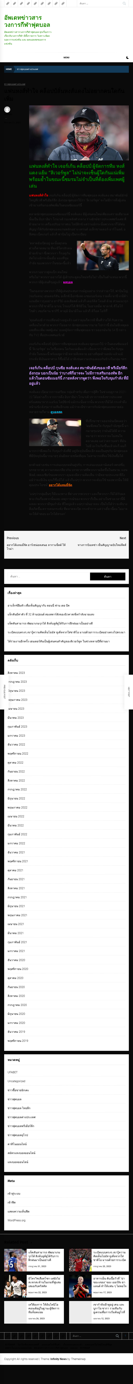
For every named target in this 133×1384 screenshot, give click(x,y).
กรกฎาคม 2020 (17, 1005)
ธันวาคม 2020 (16, 960)
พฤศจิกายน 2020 (18, 969)
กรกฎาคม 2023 (17, 681)
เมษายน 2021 (16, 924)
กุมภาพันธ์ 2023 (17, 726)
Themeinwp (78, 1359)
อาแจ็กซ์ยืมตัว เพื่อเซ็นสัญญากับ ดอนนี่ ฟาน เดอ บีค (39, 605)
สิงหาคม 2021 (16, 888)
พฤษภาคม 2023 (17, 699)
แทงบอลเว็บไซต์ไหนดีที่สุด (98, 1344)
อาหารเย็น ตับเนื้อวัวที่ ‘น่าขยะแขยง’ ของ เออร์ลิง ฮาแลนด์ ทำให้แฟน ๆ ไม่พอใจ (109, 1282)
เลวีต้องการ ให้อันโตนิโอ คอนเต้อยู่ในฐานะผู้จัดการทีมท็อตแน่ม (43, 1308)
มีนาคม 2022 (16, 825)
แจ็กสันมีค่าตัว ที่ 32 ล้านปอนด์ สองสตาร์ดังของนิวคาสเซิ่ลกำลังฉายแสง (51, 614)
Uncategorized (16, 1081)
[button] (127, 58)
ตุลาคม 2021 (15, 870)
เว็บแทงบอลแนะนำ (73, 1344)
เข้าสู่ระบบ (14, 1193)
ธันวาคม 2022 (16, 744)
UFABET (13, 1072)
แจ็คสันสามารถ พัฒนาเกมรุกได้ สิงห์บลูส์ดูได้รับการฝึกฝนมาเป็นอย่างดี (50, 623)
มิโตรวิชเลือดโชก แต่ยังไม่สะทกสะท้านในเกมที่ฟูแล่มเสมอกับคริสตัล (44, 1282)
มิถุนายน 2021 (16, 906)
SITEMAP (10, 1344)
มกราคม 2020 (16, 1023)
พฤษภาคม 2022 (17, 807)
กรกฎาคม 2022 (17, 789)
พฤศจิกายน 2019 (18, 1040)
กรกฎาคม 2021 (17, 897)
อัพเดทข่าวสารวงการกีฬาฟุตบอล (27, 21)
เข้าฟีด (12, 1202)
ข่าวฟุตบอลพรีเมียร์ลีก (21, 1126)
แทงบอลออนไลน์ (18, 1162)
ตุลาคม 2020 (15, 978)
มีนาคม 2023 (16, 717)
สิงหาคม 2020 (16, 996)
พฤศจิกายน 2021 (18, 861)
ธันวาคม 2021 (16, 852)
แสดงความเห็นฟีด (18, 1211)
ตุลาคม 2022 (15, 762)
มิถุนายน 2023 (16, 690)
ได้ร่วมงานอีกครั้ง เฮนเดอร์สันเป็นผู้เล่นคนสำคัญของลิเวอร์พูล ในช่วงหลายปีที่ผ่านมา (59, 641)
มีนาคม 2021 (16, 933)
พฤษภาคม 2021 (17, 915)
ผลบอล (74, 1348)
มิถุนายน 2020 (16, 1014)
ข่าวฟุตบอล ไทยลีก (19, 1108)
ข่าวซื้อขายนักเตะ (18, 1090)
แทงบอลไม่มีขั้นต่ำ (51, 1344)
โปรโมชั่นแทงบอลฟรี (28, 1344)
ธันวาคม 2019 (16, 1031)
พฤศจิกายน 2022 (18, 753)
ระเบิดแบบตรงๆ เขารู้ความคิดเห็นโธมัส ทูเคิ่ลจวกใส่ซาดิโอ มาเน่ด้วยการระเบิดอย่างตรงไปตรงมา (66, 632)
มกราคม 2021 (16, 951)
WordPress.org (16, 1220)
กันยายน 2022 (16, 771)
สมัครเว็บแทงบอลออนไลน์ (18, 1348)
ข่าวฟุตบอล (14, 1099)
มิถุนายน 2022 (16, 798)
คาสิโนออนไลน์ (17, 1144)
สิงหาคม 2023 (16, 673)
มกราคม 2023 (16, 735)
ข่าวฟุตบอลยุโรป (18, 1135)
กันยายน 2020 (16, 987)
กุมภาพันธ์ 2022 (17, 834)
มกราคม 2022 (16, 843)
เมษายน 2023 (16, 708)
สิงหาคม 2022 (16, 780)
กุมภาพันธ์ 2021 (17, 942)
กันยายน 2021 (16, 879)
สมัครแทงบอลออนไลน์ (21, 1153)
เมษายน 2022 (16, 816)
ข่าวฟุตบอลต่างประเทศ (14, 84)
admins (8, 114)
